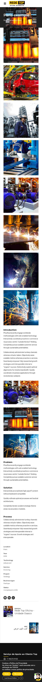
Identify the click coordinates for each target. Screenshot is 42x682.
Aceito (7, 674)
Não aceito (17, 674)
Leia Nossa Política (10, 678)
